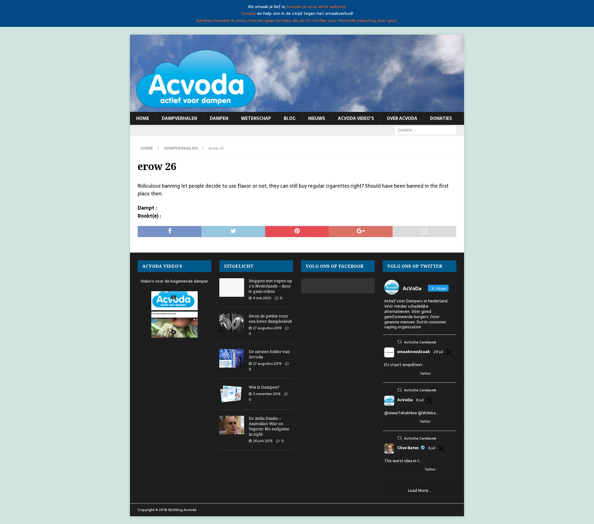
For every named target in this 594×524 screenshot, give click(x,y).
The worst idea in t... (403, 461)
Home (142, 118)
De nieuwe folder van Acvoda (269, 354)
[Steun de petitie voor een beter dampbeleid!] (231, 322)
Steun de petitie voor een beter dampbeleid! (270, 318)
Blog (289, 118)
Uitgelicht (238, 266)
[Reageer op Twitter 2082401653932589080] (388, 374)
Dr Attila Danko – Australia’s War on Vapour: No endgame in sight (269, 426)
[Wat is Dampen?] (231, 394)
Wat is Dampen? (264, 387)
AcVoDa (405, 400)
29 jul (438, 352)
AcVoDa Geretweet (420, 342)
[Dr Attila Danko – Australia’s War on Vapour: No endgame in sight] (231, 425)
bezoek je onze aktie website (316, 6)
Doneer (248, 13)
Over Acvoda (402, 118)
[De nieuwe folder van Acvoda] (231, 358)
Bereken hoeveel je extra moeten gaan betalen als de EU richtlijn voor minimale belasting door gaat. (297, 20)
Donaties (441, 118)
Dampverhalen (179, 118)
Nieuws (316, 118)
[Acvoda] (297, 108)
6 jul (431, 448)
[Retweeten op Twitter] (399, 341)
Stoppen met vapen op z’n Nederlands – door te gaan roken (270, 286)
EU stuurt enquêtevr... (404, 364)
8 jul (420, 400)
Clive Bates (408, 448)
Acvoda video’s (356, 118)
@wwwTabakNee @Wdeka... (411, 413)
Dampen (219, 118)
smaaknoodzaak (413, 352)
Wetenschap (256, 118)
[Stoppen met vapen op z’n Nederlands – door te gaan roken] (231, 287)
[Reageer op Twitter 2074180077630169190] (388, 470)
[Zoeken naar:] (425, 129)
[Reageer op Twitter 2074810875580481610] (388, 422)
